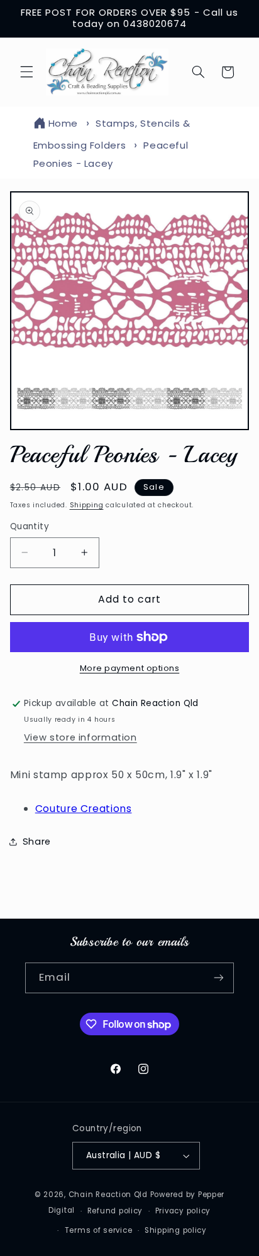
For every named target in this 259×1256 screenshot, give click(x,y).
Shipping (87, 505)
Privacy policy (183, 1211)
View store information (80, 737)
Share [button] (37, 841)
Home (63, 123)
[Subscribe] (218, 978)
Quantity (29, 526)
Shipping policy (176, 1230)
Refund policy (115, 1211)
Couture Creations (83, 808)
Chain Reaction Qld (108, 1195)
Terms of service (99, 1230)
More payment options (130, 668)
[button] (26, 72)
